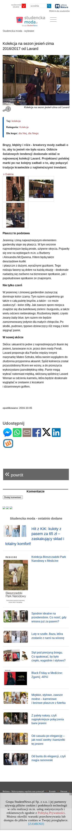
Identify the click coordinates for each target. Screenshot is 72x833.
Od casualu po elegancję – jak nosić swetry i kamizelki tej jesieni (48, 739)
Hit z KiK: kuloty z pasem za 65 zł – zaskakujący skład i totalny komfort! (34, 536)
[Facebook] (36, 435)
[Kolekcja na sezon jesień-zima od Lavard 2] (41, 188)
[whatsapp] (17, 435)
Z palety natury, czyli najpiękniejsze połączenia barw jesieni (47, 719)
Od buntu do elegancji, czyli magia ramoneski (48, 758)
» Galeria (8, 174)
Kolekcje (24, 127)
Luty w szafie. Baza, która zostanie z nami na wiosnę (47, 635)
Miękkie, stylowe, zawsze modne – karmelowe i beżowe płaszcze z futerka (48, 698)
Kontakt (52, 791)
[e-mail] (27, 435)
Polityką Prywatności (51, 813)
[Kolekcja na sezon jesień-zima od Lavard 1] (15, 188)
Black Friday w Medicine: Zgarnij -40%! (47, 674)
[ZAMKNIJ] (36, 824)
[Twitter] (46, 434)
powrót (14, 473)
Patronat (63, 791)
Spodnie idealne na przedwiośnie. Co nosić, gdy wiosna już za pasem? (48, 617)
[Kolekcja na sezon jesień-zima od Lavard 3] (15, 215)
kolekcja (16, 121)
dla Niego (33, 133)
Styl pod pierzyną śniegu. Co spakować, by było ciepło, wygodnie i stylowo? (48, 656)
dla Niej (23, 133)
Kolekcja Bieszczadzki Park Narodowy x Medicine (48, 558)
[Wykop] (8, 446)
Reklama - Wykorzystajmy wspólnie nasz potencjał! (23, 791)
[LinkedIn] (56, 435)
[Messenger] (7, 435)
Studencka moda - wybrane (18, 30)
